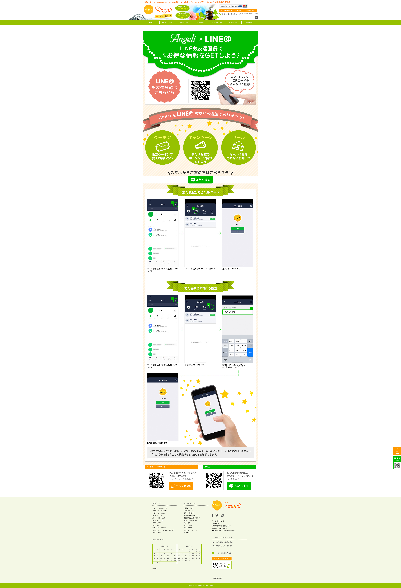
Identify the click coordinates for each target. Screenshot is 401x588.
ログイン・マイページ (190, 530)
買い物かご (187, 532)
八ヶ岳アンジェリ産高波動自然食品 (163, 530)
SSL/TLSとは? (217, 578)
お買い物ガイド (188, 510)
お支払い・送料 (217, 22)
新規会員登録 (233, 22)
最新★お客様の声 (189, 513)
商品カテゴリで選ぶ (168, 22)
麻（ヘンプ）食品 (157, 515)
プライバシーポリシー (190, 520)
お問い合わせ (250, 22)
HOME (151, 22)
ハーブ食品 (155, 525)
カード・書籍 (156, 532)
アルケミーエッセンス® (159, 508)
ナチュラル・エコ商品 (159, 528)
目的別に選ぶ (184, 22)
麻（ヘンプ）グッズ (158, 518)
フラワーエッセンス (158, 513)
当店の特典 (200, 22)
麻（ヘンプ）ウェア (158, 520)
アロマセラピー (157, 523)
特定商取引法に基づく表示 (192, 518)
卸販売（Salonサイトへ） (191, 515)
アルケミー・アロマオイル (160, 510)
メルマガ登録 (188, 525)
